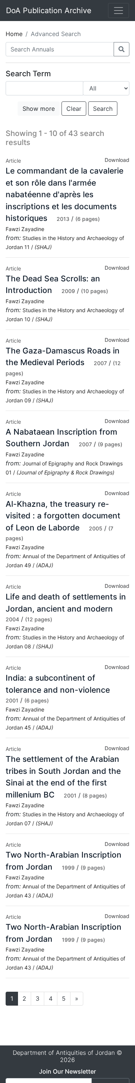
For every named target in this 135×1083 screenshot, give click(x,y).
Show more (38, 108)
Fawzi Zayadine (25, 229)
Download (117, 160)
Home (14, 34)
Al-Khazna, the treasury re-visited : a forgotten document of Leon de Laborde (63, 515)
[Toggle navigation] (118, 10)
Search (102, 108)
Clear (73, 108)
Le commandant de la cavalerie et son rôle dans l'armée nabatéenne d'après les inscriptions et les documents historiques (64, 194)
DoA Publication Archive (49, 10)
